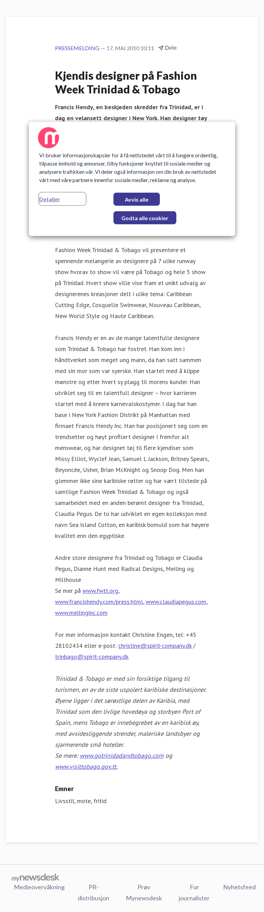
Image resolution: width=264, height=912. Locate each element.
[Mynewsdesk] (35, 877)
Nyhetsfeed (239, 887)
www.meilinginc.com (81, 613)
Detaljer (49, 199)
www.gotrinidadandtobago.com (122, 755)
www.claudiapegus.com (176, 602)
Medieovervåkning (39, 887)
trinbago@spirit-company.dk (92, 657)
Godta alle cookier (144, 218)
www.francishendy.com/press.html (99, 602)
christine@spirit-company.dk (154, 646)
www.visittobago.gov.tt (85, 766)
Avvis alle (136, 199)
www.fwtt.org (100, 591)
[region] (132, 179)
